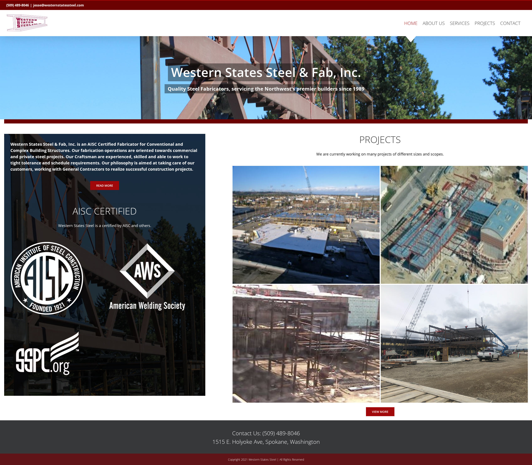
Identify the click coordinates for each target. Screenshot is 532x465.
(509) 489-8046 (17, 5)
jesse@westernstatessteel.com (58, 5)
